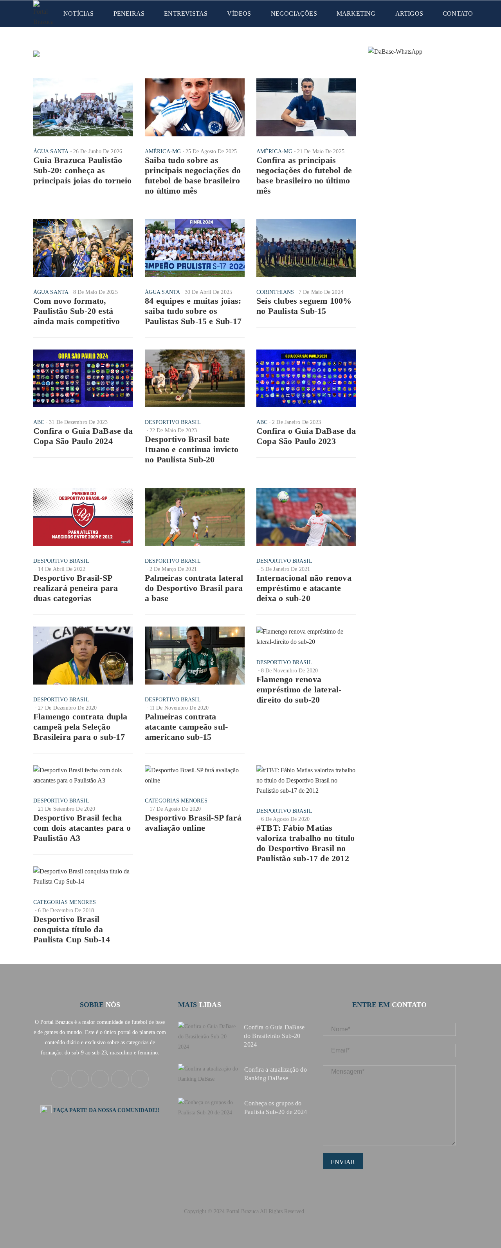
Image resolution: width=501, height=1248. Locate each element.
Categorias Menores (176, 801)
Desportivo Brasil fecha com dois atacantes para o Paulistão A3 (82, 828)
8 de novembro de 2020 (289, 671)
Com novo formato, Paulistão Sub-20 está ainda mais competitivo (76, 311)
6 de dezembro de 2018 (66, 910)
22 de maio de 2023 (173, 430)
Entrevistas (185, 13)
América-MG (163, 151)
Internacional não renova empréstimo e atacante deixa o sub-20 (303, 588)
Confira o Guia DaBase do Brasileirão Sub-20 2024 (274, 1036)
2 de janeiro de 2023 (296, 422)
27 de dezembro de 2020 (67, 708)
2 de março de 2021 (173, 569)
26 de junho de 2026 (97, 151)
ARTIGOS (409, 13)
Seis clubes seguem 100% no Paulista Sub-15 (304, 306)
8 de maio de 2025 (95, 292)
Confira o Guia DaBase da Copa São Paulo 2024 (83, 436)
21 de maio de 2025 (320, 151)
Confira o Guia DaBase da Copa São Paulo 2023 (306, 436)
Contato (458, 13)
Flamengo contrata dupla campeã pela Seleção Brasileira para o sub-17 (80, 727)
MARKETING (356, 13)
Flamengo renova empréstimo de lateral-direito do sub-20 (298, 689)
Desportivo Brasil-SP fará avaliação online (193, 823)
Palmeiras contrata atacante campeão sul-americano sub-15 (186, 727)
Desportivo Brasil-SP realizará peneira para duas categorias (75, 588)
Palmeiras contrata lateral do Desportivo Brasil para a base (194, 588)
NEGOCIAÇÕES (294, 13)
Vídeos (239, 13)
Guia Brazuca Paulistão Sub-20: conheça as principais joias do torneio (82, 170)
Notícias (78, 13)
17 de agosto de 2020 (175, 809)
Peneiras (129, 13)
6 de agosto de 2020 (285, 819)
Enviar (343, 1162)
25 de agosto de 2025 (211, 151)
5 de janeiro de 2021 (285, 569)
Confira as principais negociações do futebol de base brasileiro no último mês (304, 175)
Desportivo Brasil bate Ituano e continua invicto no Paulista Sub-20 (191, 449)
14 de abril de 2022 (61, 569)
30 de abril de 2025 (208, 292)
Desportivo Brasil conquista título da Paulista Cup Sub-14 (71, 929)
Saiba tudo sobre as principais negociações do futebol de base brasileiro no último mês (193, 175)
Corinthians (275, 292)
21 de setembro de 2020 (66, 809)
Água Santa (50, 151)
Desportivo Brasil (173, 422)
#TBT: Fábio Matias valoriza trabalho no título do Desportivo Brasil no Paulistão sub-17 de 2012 (305, 843)
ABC (38, 422)
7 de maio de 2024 (321, 292)
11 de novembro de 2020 (179, 708)
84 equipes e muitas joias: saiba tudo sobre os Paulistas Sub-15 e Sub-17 (193, 311)
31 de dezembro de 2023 (78, 422)
